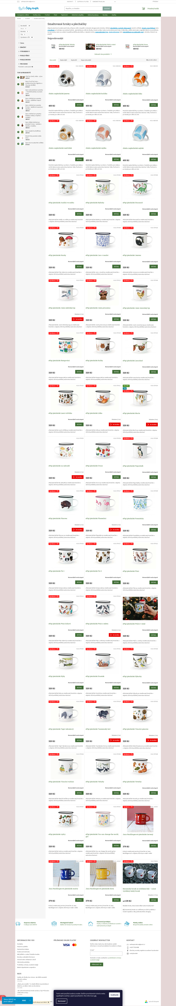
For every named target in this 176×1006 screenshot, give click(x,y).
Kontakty (70, 2)
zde (95, 996)
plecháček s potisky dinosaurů (120, 28)
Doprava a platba (83, 2)
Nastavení (61, 1001)
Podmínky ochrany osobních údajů (27, 965)
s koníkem (51, 30)
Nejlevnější (63, 60)
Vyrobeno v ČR (27, 37)
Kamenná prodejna (99, 2)
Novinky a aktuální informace (26, 957)
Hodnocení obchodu (23, 952)
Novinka (24, 31)
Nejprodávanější (86, 60)
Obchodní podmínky (23, 962)
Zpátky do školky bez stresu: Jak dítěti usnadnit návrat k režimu (32, 978)
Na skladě (25, 26)
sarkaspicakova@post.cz (137, 944)
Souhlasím (114, 995)
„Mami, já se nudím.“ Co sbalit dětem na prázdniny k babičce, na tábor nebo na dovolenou (33, 985)
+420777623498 (134, 947)
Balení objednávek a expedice (26, 967)
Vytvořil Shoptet (154, 1002)
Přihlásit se (97, 964)
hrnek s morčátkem (148, 28)
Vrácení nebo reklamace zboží (26, 960)
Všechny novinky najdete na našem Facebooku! (144, 950)
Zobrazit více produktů (102, 54)
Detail (79, 105)
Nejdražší (74, 60)
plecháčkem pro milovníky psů (133, 32)
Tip (23, 34)
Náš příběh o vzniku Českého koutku (28, 954)
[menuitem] (23, 15)
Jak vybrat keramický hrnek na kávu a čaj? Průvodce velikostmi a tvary (33, 992)
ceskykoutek (134, 953)
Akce (23, 29)
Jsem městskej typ (101, 32)
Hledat (107, 8)
